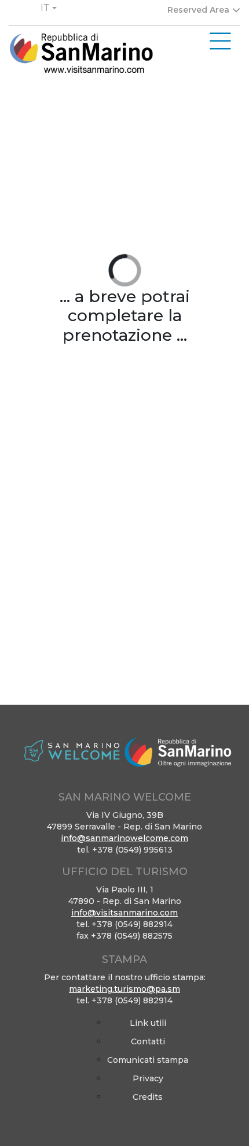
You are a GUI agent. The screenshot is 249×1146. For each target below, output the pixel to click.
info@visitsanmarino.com (124, 912)
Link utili (148, 1023)
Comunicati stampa (147, 1060)
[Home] (81, 53)
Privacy (148, 1078)
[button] (49, 8)
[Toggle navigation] (220, 41)
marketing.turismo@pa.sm (124, 989)
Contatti (148, 1041)
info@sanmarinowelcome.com (124, 838)
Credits (148, 1097)
